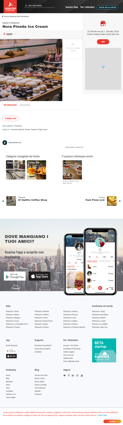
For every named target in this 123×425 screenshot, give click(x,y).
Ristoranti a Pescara (70, 314)
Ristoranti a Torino (12, 321)
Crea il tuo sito (68, 355)
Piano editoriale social (71, 361)
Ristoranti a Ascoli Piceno (44, 321)
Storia (8, 384)
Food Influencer (40, 387)
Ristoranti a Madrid (99, 317)
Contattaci (38, 351)
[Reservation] (11, 352)
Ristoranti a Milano (12, 314)
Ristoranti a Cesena (42, 327)
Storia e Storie (40, 378)
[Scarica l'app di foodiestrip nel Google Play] (15, 280)
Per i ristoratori (87, 7)
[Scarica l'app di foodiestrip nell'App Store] (39, 280)
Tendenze (38, 394)
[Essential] (11, 357)
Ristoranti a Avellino (42, 314)
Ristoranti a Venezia (70, 311)
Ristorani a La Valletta (100, 324)
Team (8, 387)
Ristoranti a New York (99, 327)
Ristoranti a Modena (42, 311)
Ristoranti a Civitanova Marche (74, 327)
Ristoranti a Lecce (69, 317)
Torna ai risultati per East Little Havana (16, 16)
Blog (7, 378)
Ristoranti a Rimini (41, 317)
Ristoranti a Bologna (13, 317)
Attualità (37, 391)
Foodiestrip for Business (71, 348)
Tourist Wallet (10, 397)
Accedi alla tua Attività (42, 348)
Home (8, 375)
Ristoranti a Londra (99, 321)
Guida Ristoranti (12, 345)
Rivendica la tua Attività (43, 345)
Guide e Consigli (40, 384)
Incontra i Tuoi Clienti (70, 345)
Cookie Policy (102, 415)
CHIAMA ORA (10, 118)
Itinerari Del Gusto (41, 375)
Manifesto (9, 381)
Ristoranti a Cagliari (70, 321)
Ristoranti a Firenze (13, 327)
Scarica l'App (72, 7)
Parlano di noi (11, 394)
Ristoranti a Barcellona (100, 314)
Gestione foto (68, 358)
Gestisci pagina (68, 351)
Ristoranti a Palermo (70, 324)
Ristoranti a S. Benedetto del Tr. (17, 324)
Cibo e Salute (39, 381)
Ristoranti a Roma (12, 311)
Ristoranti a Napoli (41, 324)
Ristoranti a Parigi (98, 311)
